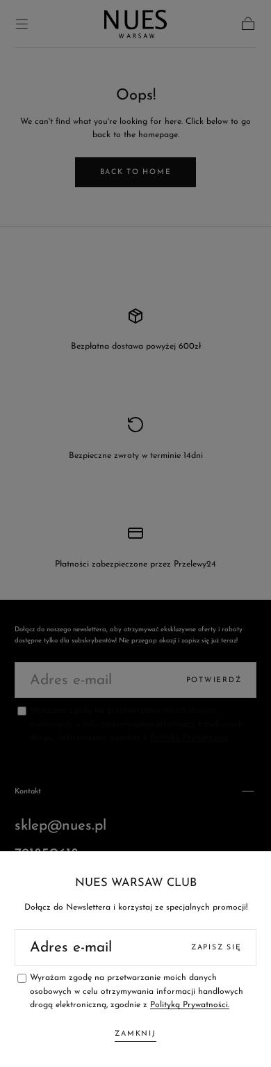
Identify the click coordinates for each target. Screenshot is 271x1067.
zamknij (135, 1034)
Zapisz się (216, 947)
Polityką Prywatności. (189, 1005)
